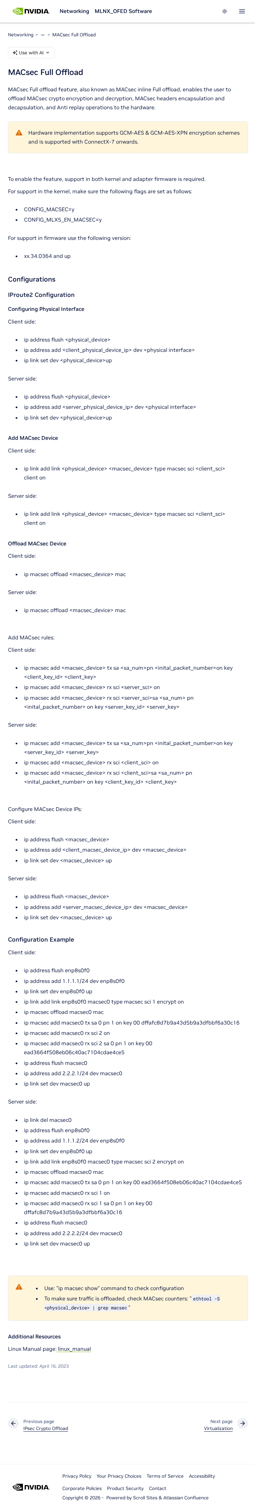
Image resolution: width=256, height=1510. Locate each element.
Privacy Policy (76, 1476)
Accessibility (202, 1476)
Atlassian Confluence (186, 1498)
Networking (74, 11)
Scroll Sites (145, 1498)
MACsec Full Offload (74, 35)
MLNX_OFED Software (123, 11)
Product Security (125, 1488)
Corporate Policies (82, 1488)
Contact (157, 1488)
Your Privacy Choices (119, 1476)
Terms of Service (165, 1476)
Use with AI (31, 53)
